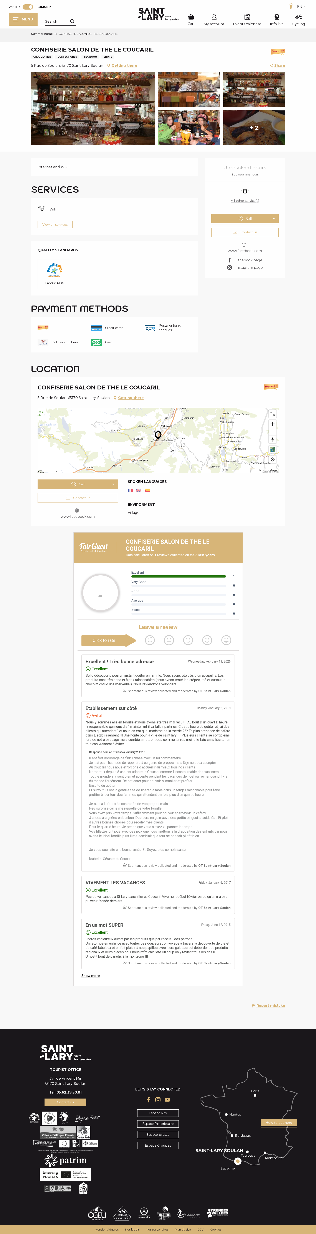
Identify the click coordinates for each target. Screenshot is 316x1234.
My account (214, 24)
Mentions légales (107, 1229)
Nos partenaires (157, 1229)
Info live (277, 24)
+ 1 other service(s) (245, 201)
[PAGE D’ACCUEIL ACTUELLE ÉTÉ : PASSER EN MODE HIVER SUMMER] (28, 7)
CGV (200, 1229)
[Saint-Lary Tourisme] (158, 14)
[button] (60, 21)
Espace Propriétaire (158, 1124)
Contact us (65, 1102)
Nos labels (132, 1229)
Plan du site (183, 1229)
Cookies (215, 1229)
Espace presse (157, 1135)
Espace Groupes (158, 1145)
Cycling (298, 24)
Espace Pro (158, 1113)
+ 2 (254, 127)
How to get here (279, 1123)
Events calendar (247, 24)
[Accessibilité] (291, 6)
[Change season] (29, 7)
